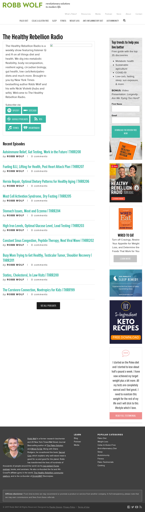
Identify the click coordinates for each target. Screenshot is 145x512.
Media (76, 445)
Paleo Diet (102, 438)
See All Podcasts (48, 305)
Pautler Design (55, 507)
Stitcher (32, 110)
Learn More (125, 258)
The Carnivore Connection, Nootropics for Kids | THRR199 (39, 289)
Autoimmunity (103, 455)
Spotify (15, 110)
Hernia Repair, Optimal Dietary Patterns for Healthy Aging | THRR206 (46, 181)
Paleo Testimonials (106, 462)
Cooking (101, 465)
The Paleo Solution (55, 445)
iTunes (15, 128)
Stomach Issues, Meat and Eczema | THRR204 (31, 211)
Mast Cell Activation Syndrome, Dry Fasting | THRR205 (37, 196)
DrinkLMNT (37, 476)
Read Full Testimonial (126, 415)
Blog (76, 438)
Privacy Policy (69, 507)
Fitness (101, 458)
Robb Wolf (31, 438)
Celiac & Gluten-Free (107, 445)
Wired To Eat (36, 449)
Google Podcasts (20, 119)
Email (114, 115)
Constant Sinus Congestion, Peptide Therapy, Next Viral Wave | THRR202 (48, 240)
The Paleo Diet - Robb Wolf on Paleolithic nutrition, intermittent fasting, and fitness (36, 5)
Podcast (77, 441)
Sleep (100, 452)
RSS (40, 119)
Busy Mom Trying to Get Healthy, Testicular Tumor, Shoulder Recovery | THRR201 (47, 258)
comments (39, 156)
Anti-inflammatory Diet (107, 448)
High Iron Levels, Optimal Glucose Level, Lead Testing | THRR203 (43, 225)
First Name (117, 104)
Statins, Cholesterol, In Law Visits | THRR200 (31, 275)
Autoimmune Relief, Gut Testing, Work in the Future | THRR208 (42, 151)
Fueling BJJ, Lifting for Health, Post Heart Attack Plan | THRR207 (43, 166)
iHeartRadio (34, 128)
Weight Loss (103, 441)
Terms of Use (83, 507)
